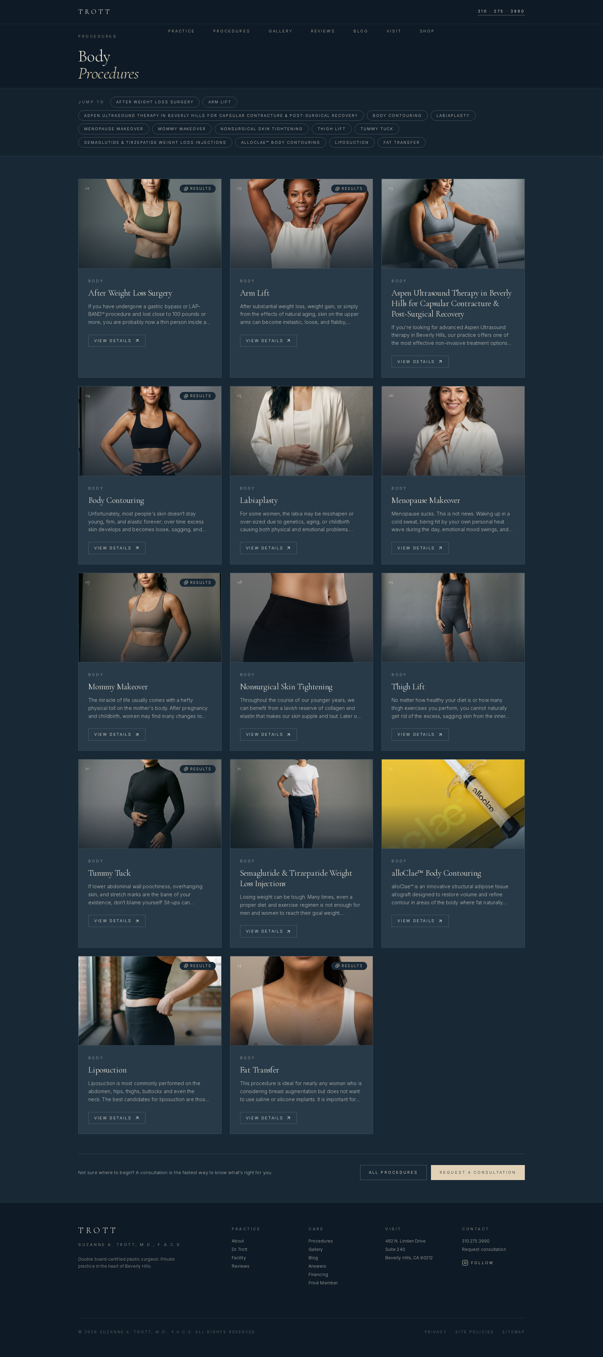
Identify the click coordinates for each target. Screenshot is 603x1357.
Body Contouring (397, 115)
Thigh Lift (332, 128)
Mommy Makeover (182, 128)
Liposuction (352, 142)
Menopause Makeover (113, 128)
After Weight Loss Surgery (155, 101)
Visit (394, 31)
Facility (239, 1257)
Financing (318, 1274)
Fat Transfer (402, 142)
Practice (181, 31)
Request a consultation (478, 1172)
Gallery (281, 31)
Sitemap (513, 1332)
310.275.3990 (476, 1241)
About (238, 1241)
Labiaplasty (453, 115)
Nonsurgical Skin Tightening (262, 128)
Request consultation (484, 1249)
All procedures (393, 1172)
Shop (427, 31)
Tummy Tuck (377, 128)
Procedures (232, 31)
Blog (360, 31)
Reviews (323, 31)
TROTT (95, 12)
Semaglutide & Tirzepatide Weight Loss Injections (155, 142)
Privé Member (323, 1282)
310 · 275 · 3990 (501, 11)
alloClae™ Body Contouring (280, 142)
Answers (317, 1266)
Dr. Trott (239, 1249)
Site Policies (474, 1332)
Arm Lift (219, 101)
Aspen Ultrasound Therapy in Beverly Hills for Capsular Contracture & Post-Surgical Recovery (221, 115)
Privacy (436, 1332)
